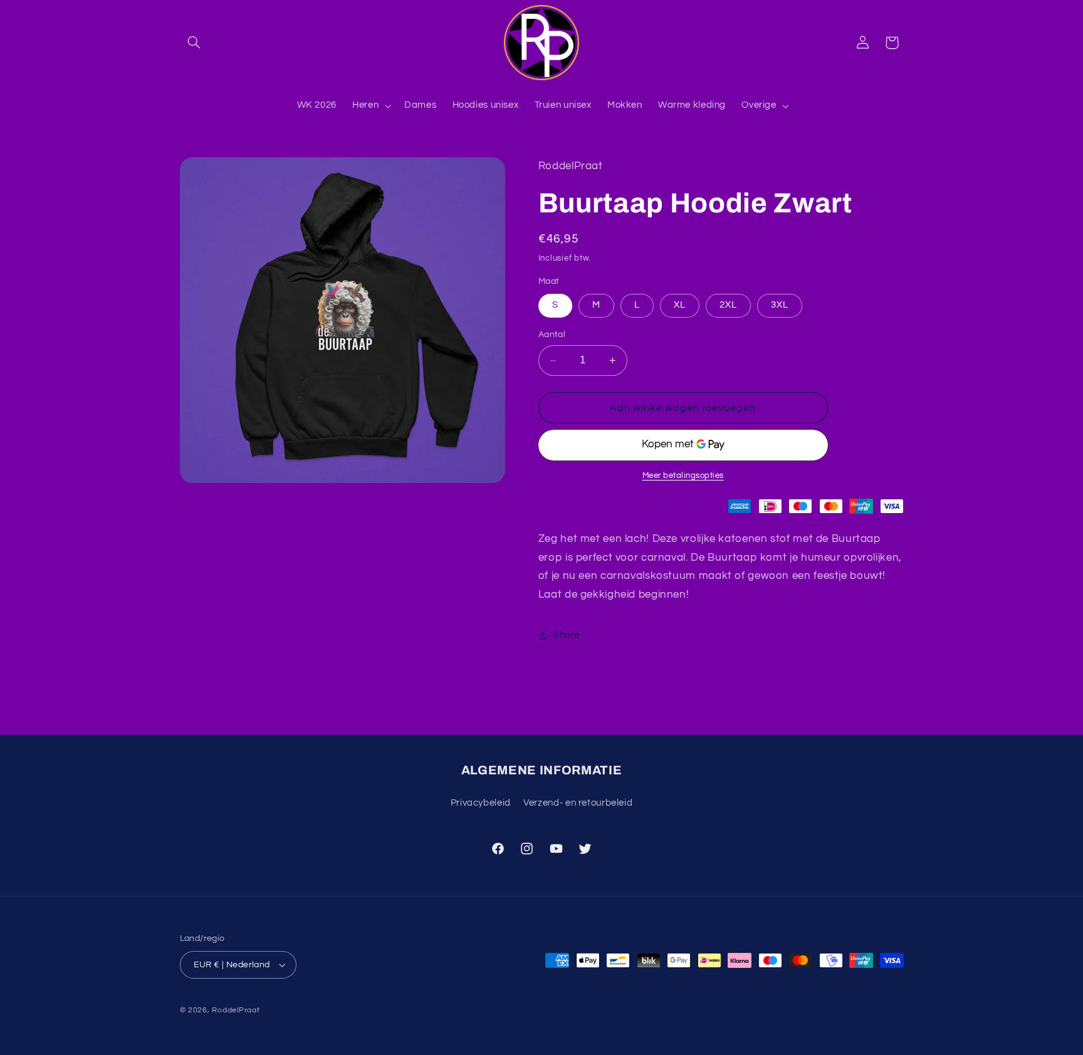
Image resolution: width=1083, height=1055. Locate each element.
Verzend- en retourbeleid (577, 803)
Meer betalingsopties (683, 476)
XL (680, 305)
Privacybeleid (481, 803)
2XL (728, 305)
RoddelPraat (235, 1010)
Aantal (552, 335)
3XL (779, 305)
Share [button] (566, 635)
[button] (194, 42)
